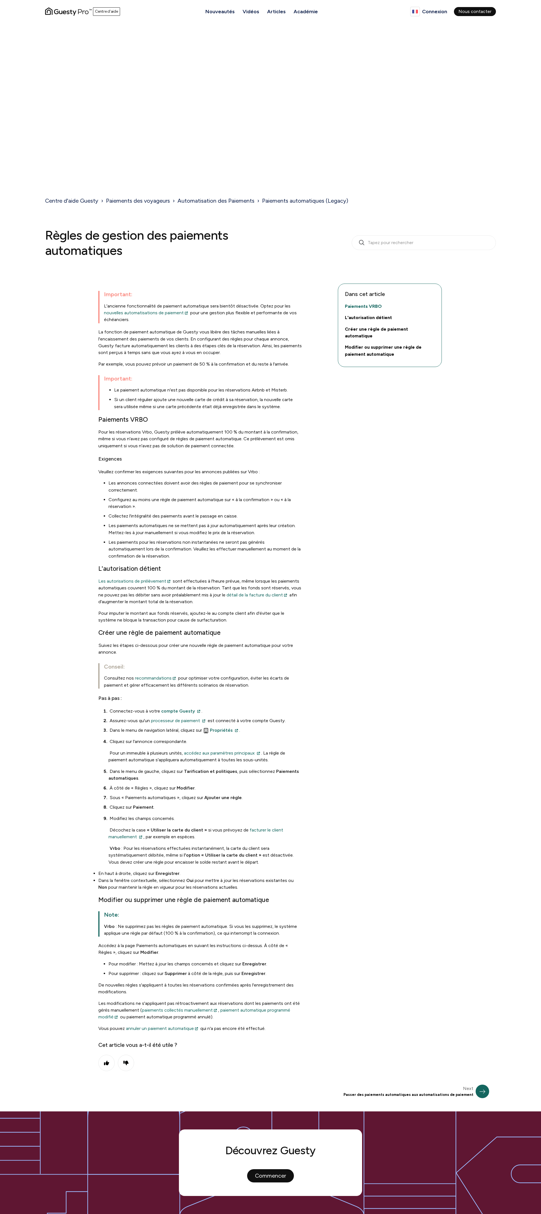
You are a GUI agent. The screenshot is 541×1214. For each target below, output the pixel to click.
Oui (106, 1063)
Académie (306, 11)
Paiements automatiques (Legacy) (305, 200)
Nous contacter (474, 11)
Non (126, 1063)
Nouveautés (220, 11)
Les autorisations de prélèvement (132, 581)
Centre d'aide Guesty (71, 200)
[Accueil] (68, 11)
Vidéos (251, 11)
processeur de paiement (175, 720)
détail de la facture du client (255, 595)
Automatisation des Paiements (216, 200)
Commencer (270, 1175)
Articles (276, 11)
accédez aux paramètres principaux (219, 753)
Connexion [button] (434, 11)
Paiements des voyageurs (138, 200)
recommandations (153, 678)
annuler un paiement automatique (160, 1028)
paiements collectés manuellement (177, 1010)
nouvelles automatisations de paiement (144, 312)
